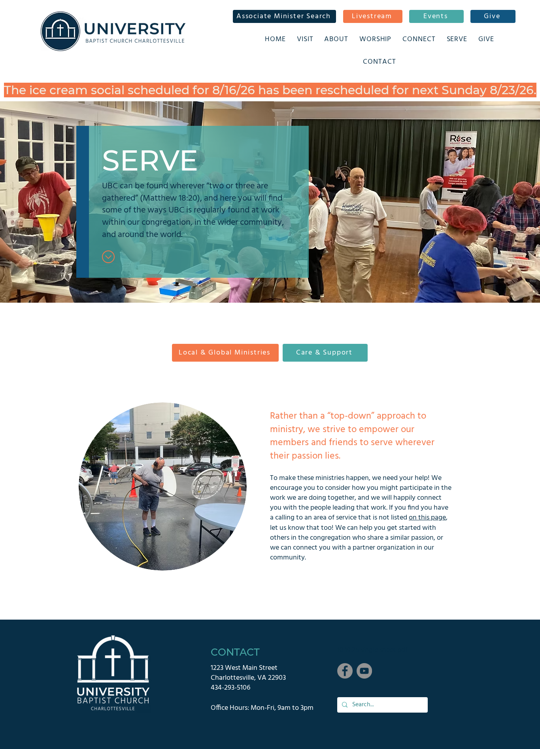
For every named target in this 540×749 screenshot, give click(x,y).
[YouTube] (364, 671)
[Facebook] (345, 671)
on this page (427, 517)
